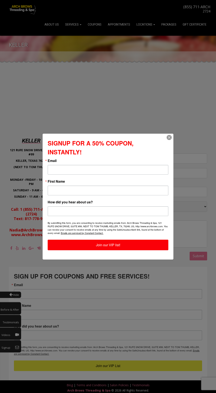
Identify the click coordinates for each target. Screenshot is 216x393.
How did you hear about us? (70, 202)
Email (52, 160)
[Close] (169, 137)
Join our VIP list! (108, 244)
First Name (56, 181)
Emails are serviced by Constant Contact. (82, 233)
